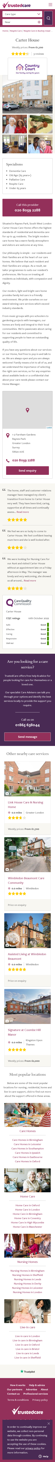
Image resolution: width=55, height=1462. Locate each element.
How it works (17, 1385)
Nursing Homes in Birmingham (27, 1271)
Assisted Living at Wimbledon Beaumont (27, 956)
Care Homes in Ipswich (27, 1153)
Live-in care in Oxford (27, 1345)
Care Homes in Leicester (27, 1144)
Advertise (31, 1389)
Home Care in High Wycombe (27, 1222)
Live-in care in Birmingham (27, 1340)
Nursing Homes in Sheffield (27, 1275)
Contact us (13, 1394)
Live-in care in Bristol (27, 1349)
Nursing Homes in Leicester (27, 1288)
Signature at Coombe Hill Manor (24, 1032)
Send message (27, 736)
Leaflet (49, 427)
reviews (38, 53)
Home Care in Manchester (27, 1227)
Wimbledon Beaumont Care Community (26, 880)
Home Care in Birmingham (27, 1214)
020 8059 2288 (27, 210)
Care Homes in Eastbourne (27, 1157)
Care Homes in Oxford (27, 1161)
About (44, 1389)
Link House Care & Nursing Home (25, 804)
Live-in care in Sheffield (28, 1357)
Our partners (14, 1389)
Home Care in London (27, 1209)
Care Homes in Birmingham (27, 1140)
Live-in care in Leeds (27, 1353)
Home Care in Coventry (27, 1218)
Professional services (35, 1394)
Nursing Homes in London (27, 1292)
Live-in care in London (27, 1336)
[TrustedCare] (16, 4)
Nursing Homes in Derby (27, 1283)
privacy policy (32, 1448)
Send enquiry (27, 470)
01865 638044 (27, 725)
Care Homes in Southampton (27, 1148)
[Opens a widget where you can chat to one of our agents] (43, 1456)
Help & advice (37, 1385)
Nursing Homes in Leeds (27, 1279)
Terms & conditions (18, 1400)
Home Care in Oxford (28, 1205)
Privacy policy (40, 1400)
